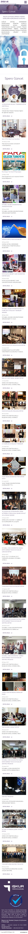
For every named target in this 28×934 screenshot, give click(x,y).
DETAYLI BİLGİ (6, 116)
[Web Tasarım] (24, 932)
